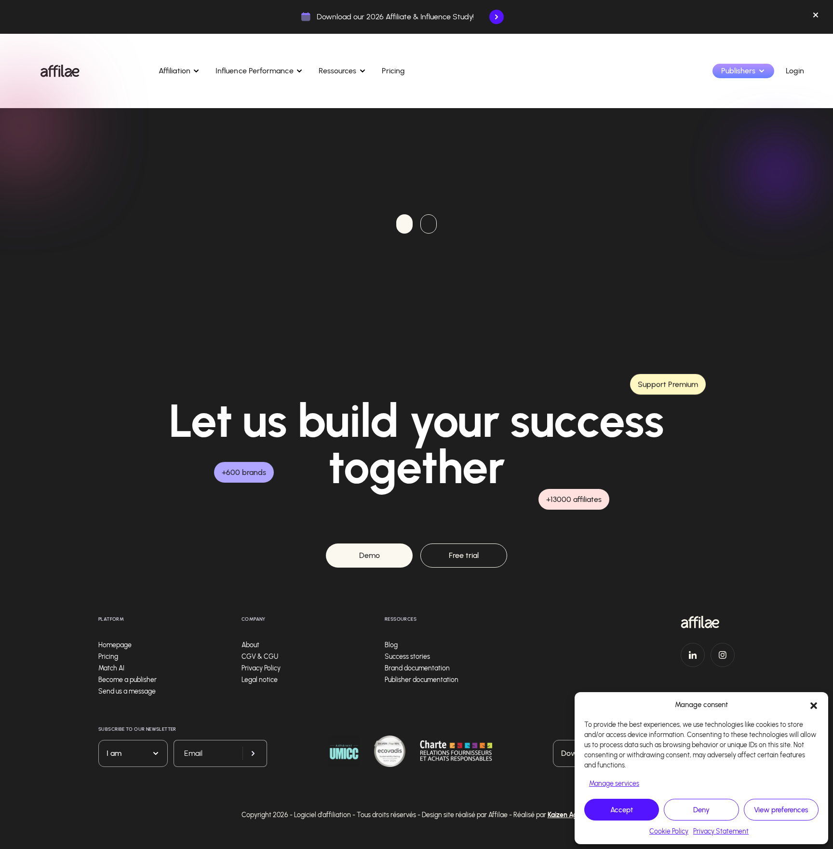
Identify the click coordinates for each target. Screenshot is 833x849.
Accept (621, 810)
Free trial (464, 555)
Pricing (393, 70)
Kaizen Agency (570, 815)
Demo (369, 555)
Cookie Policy (668, 831)
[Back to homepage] (708, 622)
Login (795, 70)
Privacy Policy (261, 668)
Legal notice (260, 680)
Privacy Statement (721, 831)
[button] (814, 705)
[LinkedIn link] (693, 655)
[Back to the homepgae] (60, 71)
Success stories (407, 657)
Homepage (115, 645)
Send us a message (127, 691)
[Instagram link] (723, 655)
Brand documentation (417, 668)
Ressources (338, 70)
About (250, 645)
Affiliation (174, 70)
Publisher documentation (421, 680)
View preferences (781, 810)
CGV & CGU (260, 657)
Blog (391, 645)
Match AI (111, 668)
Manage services (614, 783)
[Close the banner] (815, 17)
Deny (701, 810)
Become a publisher (127, 680)
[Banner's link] (496, 17)
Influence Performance (254, 70)
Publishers (738, 70)
